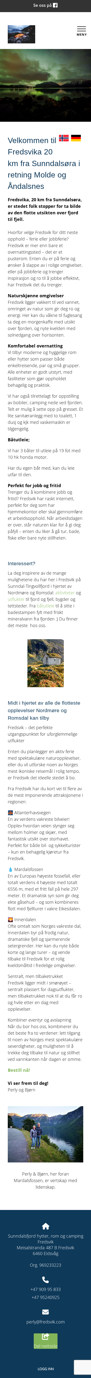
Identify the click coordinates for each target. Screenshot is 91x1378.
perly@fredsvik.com (45, 1322)
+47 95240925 (45, 1297)
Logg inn (46, 1368)
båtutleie (45, 606)
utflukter (16, 599)
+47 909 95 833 (45, 1289)
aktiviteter (65, 593)
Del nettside (46, 1346)
